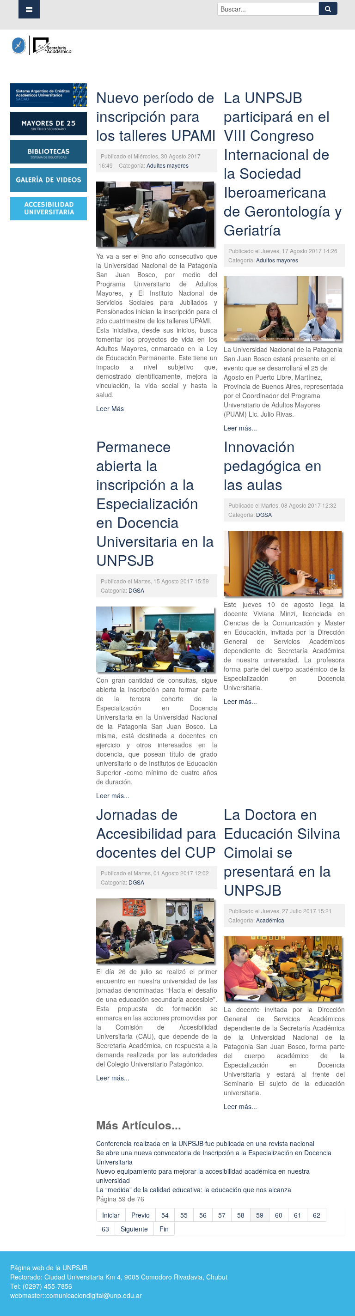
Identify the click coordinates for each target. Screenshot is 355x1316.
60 (278, 1214)
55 (184, 1214)
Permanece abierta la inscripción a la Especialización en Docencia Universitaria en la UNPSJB (155, 503)
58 (241, 1214)
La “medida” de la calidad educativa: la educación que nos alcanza (193, 1189)
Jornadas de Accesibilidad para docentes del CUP (156, 832)
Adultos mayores (168, 165)
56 (203, 1214)
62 (316, 1214)
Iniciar (111, 1214)
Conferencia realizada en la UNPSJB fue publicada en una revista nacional (205, 1143)
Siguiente (134, 1228)
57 (222, 1214)
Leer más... (240, 427)
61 (297, 1214)
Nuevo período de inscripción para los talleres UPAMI (156, 115)
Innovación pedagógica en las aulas (273, 465)
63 (105, 1228)
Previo (140, 1214)
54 (165, 1214)
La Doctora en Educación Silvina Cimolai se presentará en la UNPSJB (282, 851)
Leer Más (110, 408)
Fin (164, 1228)
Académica (270, 920)
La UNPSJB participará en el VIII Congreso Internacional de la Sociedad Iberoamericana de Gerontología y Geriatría (283, 163)
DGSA (136, 590)
